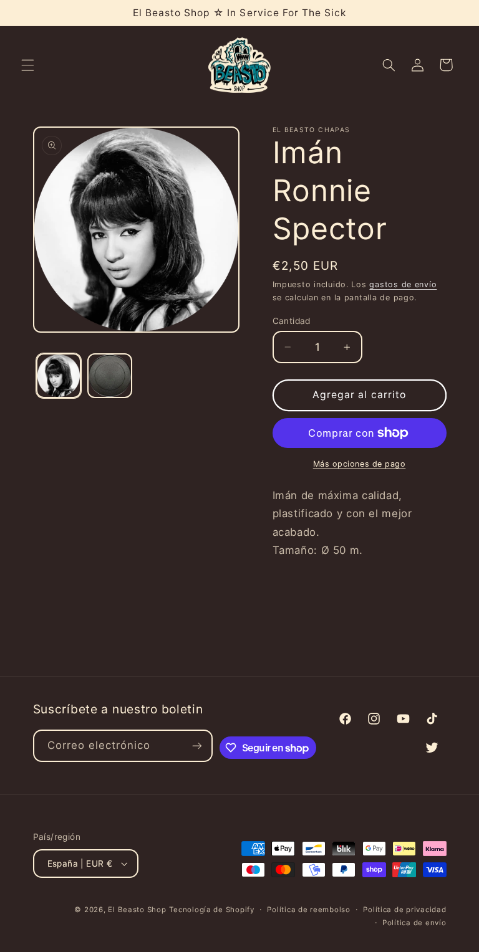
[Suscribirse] (197, 745)
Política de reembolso (308, 909)
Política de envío (414, 922)
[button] (27, 64)
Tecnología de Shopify (211, 909)
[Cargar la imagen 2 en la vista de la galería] (109, 375)
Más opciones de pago (359, 464)
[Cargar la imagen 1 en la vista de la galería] (58, 375)
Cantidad (292, 321)
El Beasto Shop (137, 909)
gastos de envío (403, 284)
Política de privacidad (404, 909)
